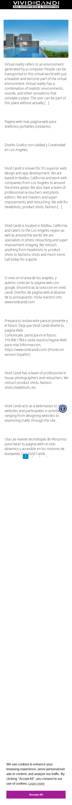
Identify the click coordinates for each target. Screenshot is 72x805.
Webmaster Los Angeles (36, 391)
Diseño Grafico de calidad (36, 130)
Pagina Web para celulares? (36, 107)
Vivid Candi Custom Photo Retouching (36, 358)
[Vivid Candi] (36, 7)
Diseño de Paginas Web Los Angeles (36, 424)
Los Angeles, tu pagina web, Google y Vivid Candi (36, 263)
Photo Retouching (36, 211)
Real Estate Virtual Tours (36, 11)
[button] (63, 409)
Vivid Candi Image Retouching (36, 153)
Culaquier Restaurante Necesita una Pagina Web (36, 306)
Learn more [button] (36, 783)
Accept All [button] (36, 794)
